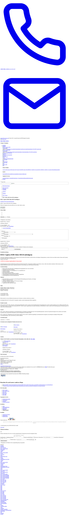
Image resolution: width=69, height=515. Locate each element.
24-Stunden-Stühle (3, 506)
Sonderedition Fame (19, 149)
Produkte (4, 193)
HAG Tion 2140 (3, 480)
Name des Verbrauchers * (39, 437)
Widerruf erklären (5, 410)
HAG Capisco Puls (6, 391)
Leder (40, 149)
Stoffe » (1, 364)
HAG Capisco (5, 195)
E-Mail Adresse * (13, 439)
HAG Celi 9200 (3, 498)
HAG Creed (2, 484)
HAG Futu (4, 393)
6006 (12, 158)
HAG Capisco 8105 (4, 448)
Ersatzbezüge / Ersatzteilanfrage (18, 178)
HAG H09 (4, 394)
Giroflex (1, 505)
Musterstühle (26, 178)
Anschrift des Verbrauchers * (59, 437)
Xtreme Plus (2, 449)
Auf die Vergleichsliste (7, 228)
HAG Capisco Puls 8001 (4, 475)
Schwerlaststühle (3, 503)
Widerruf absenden (4, 440)
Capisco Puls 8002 (26, 169)
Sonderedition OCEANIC (31, 149)
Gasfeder (3, 233)
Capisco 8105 (5, 169)
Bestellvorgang (5, 416)
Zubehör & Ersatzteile (6, 399)
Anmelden (4, 189)
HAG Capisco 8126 (4, 470)
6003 (7, 158)
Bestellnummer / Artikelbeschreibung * (7, 437)
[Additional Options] (3, 376)
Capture (37, 149)
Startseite (4, 145)
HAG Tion (31, 169)
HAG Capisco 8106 (4, 452)
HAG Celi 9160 (3, 497)
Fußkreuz (3, 231)
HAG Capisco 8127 (4, 472)
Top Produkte (5, 400)
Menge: (2, 249)
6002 (5, 158)
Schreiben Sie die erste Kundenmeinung (7, 201)
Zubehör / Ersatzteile (9, 178)
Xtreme (8, 149)
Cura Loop (12, 149)
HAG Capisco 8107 (4, 462)
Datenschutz (5, 408)
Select (15, 149)
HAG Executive (36, 169)
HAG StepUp (5, 345)
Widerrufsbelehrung (6, 407)
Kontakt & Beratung (6, 402)
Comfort (26, 149)
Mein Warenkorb (5, 187)
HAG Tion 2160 (3, 481)
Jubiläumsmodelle (57, 169)
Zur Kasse (4, 188)
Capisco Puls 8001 (20, 169)
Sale (29, 178)
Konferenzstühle (3, 502)
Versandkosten (11, 226)
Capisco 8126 (9, 169)
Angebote (4, 178)
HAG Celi (44, 169)
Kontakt (1, 514)
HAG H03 (40, 169)
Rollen (2, 235)
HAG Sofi (2, 482)
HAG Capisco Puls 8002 (4, 476)
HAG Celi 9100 (3, 495)
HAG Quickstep (2, 328)
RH (1, 504)
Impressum (4, 409)
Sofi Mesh (5, 161)
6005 (11, 158)
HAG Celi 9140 (3, 496)
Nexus (23, 149)
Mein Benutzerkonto (6, 185)
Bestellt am (26, 437)
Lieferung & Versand (6, 414)
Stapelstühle (2, 501)
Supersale (31, 178)
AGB (3, 406)
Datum (28, 439)
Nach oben (2, 427)
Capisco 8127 (14, 169)
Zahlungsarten (5, 415)
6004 (9, 158)
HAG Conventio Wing (50, 169)
